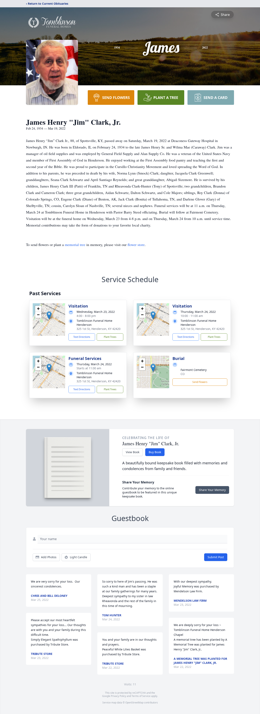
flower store (136, 244)
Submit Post (216, 557)
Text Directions (81, 337)
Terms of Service (141, 696)
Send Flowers (199, 382)
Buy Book (155, 452)
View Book (132, 452)
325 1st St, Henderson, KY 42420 (98, 329)
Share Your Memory (212, 490)
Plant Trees (110, 337)
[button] (49, 315)
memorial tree (75, 244)
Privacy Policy (118, 696)
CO (183, 374)
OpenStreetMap (134, 702)
